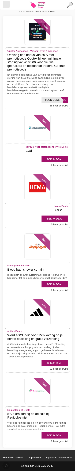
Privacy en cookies (13, 457)
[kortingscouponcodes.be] (37, 5)
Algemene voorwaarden (59, 457)
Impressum (34, 457)
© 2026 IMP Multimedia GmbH (37, 466)
